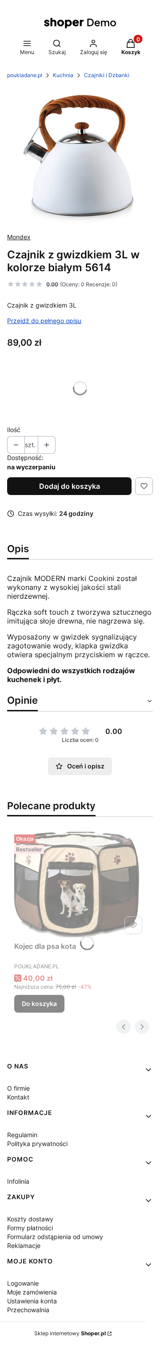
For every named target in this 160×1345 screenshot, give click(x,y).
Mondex (19, 237)
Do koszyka (39, 1003)
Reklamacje (23, 1245)
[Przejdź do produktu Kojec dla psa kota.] (80, 884)
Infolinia (18, 1181)
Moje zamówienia (32, 1292)
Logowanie (23, 1283)
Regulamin (22, 1134)
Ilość (13, 429)
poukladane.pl (24, 75)
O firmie (18, 1088)
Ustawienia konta (32, 1301)
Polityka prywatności (37, 1143)
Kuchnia (63, 75)
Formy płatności (30, 1228)
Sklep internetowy (70, 1333)
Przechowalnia (28, 1310)
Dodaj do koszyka (69, 486)
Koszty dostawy (30, 1219)
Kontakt (18, 1097)
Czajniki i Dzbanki (106, 75)
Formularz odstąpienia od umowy (55, 1236)
